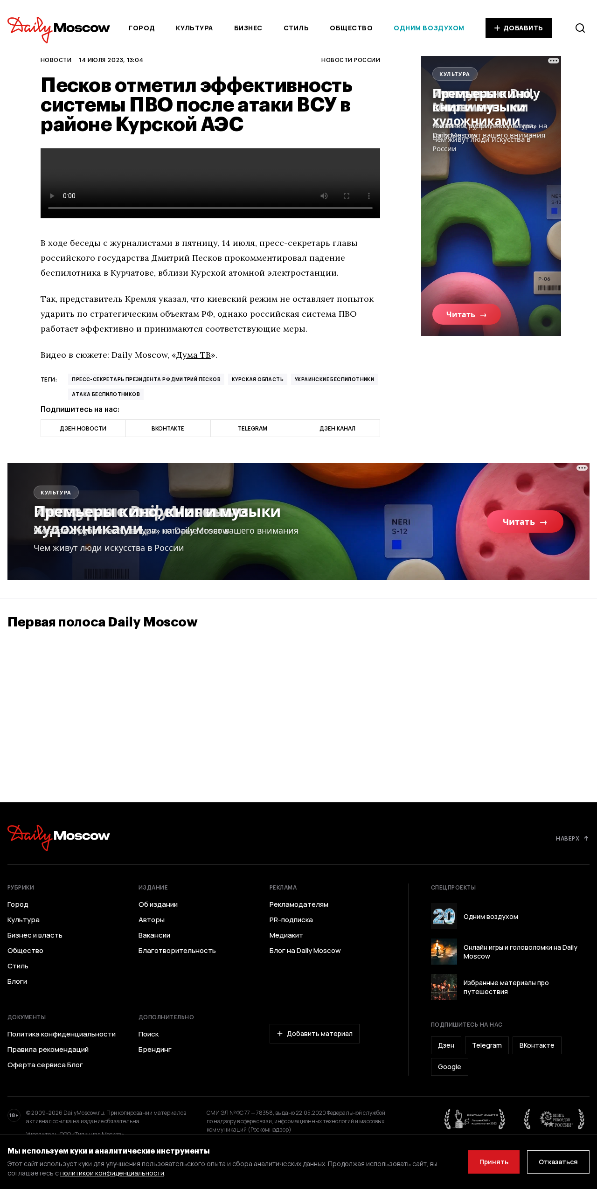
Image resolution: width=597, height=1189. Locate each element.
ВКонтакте (537, 1045)
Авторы (152, 920)
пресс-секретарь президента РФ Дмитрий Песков (146, 379)
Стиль (296, 27)
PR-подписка (291, 920)
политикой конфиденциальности (112, 1172)
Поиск (149, 1034)
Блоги (17, 981)
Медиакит (286, 935)
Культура (194, 27)
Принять (493, 1161)
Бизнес (248, 27)
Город (142, 27)
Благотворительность (177, 950)
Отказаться (558, 1161)
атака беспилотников (106, 394)
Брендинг (155, 1049)
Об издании (158, 904)
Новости (56, 59)
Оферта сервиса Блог (45, 1065)
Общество (351, 27)
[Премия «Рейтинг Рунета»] (475, 1119)
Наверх (567, 838)
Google (449, 1066)
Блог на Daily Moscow (305, 950)
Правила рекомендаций (48, 1049)
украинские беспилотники (334, 379)
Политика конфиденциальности (61, 1034)
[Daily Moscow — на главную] (58, 838)
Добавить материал (320, 1033)
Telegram (487, 1045)
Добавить (523, 27)
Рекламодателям (299, 904)
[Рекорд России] (555, 1119)
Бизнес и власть (34, 935)
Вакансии (154, 935)
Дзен (446, 1045)
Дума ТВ (193, 354)
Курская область (258, 379)
